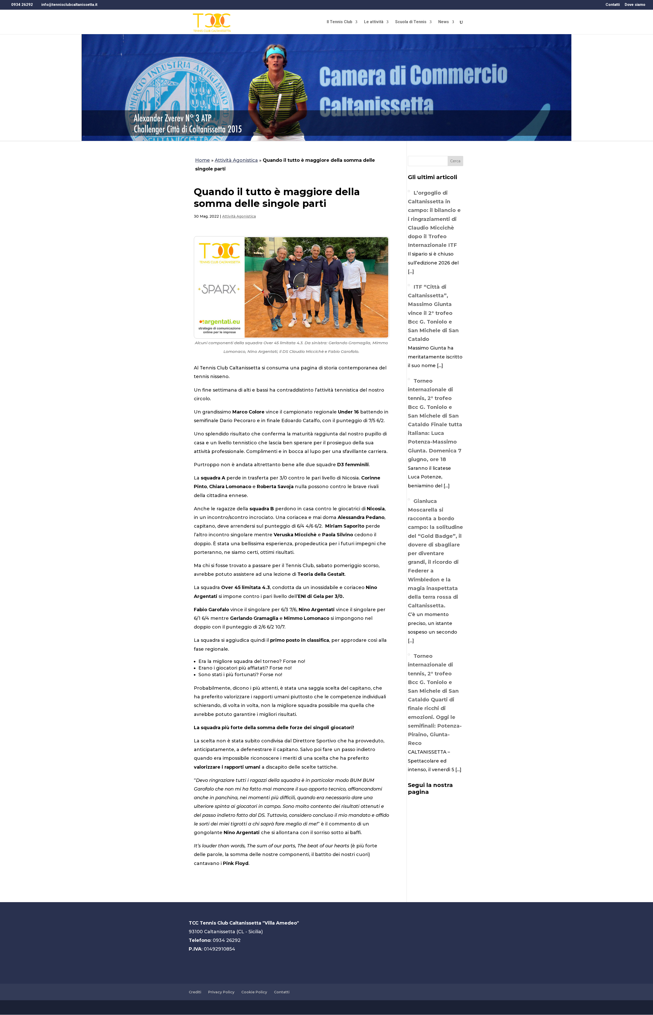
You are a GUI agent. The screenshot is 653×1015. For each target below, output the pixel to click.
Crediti (195, 992)
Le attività (373, 22)
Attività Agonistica (236, 160)
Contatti (613, 5)
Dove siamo (635, 5)
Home (202, 160)
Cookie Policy (254, 992)
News (443, 22)
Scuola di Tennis (410, 22)
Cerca (455, 161)
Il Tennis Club (339, 22)
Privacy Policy (221, 992)
